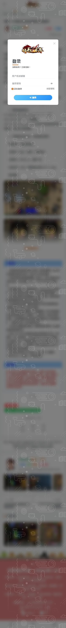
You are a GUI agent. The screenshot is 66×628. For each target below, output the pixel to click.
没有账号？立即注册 (20, 67)
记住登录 (18, 89)
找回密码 (50, 89)
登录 (34, 97)
